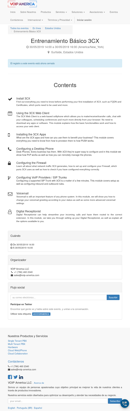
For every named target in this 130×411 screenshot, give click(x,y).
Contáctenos (16, 361)
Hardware (13, 347)
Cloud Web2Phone (17, 350)
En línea (37, 28)
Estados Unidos (53, 28)
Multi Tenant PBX (16, 344)
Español (38, 407)
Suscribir (113, 297)
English (11, 407)
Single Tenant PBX (17, 340)
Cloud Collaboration (18, 353)
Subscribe (115, 401)
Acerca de (39, 382)
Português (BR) (24, 407)
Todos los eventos (19, 28)
